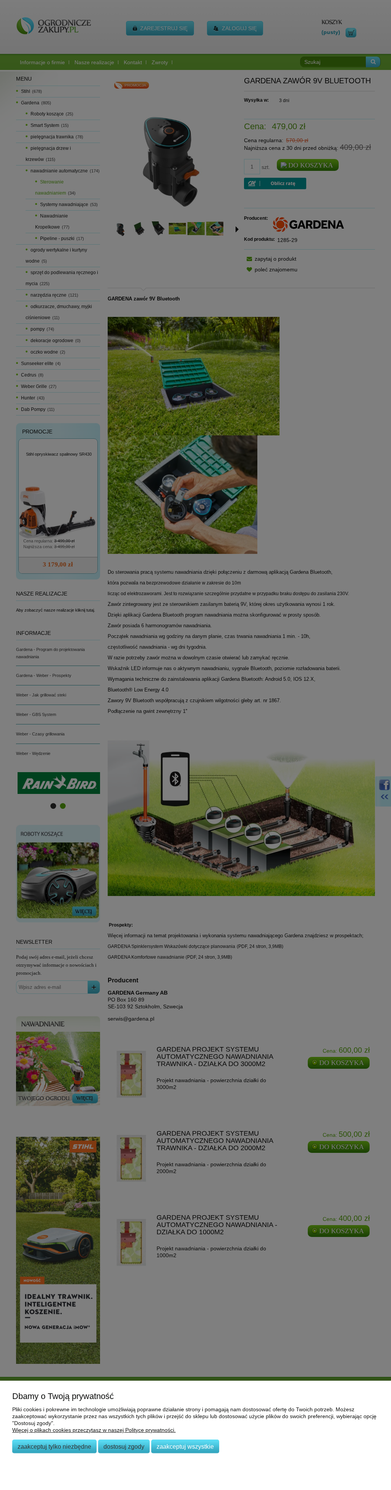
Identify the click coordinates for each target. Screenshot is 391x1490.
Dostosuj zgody (123, 1446)
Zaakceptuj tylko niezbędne (54, 1446)
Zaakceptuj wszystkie (185, 1446)
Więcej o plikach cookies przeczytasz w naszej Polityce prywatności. (94, 1430)
